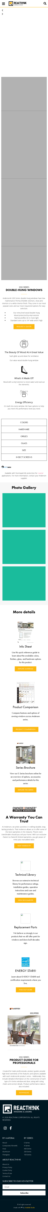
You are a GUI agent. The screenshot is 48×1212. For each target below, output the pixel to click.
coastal (40, 473)
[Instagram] (5, 1128)
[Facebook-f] (11, 1128)
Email (5, 1183)
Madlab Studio (30, 1207)
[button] (45, 3)
